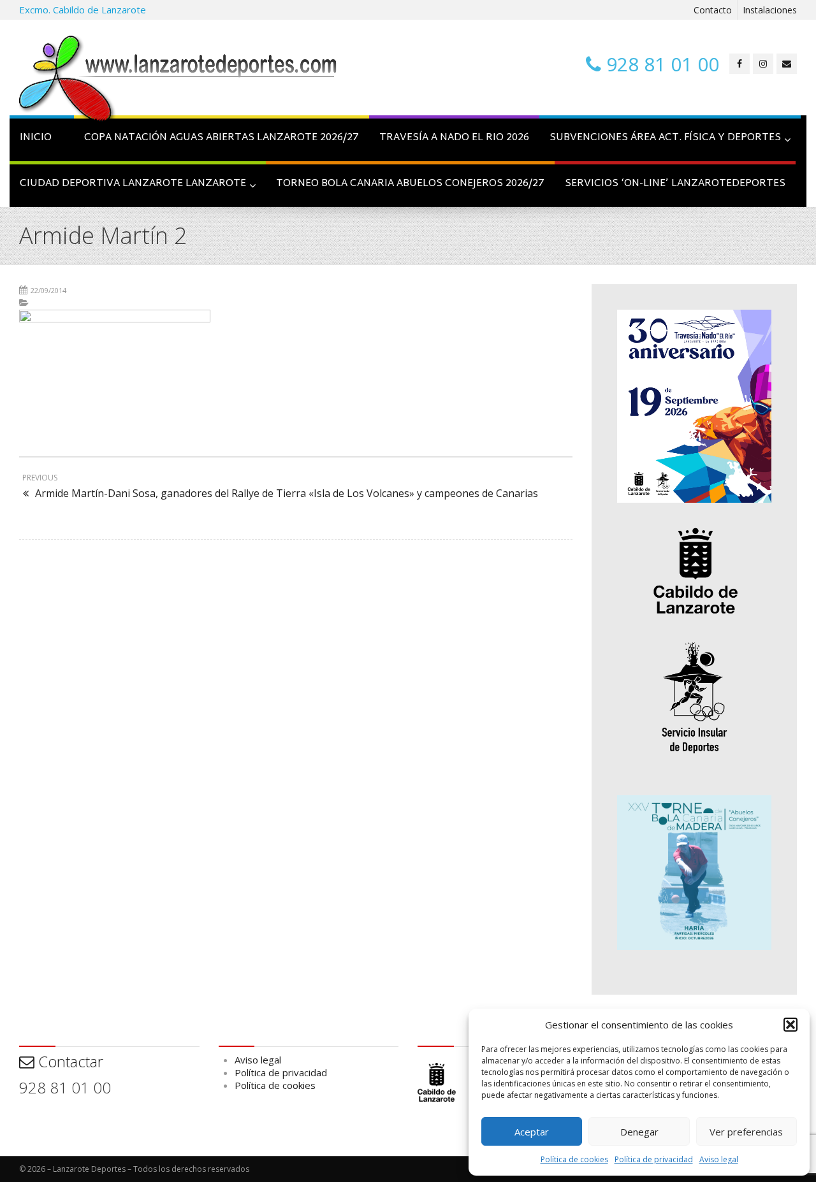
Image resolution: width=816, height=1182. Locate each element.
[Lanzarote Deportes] (178, 80)
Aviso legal (718, 1159)
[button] (790, 1024)
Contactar (68, 1061)
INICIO (36, 138)
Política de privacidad (654, 1159)
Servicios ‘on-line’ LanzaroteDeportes (675, 184)
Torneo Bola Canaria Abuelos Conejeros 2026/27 (410, 184)
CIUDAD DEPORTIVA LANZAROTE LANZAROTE (133, 184)
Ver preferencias (746, 1131)
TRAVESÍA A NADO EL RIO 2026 (454, 138)
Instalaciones (770, 10)
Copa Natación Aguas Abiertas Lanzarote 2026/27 (221, 138)
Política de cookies (574, 1159)
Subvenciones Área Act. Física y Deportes (665, 138)
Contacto (713, 10)
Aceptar (531, 1131)
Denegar (639, 1131)
